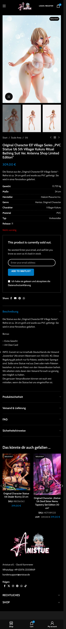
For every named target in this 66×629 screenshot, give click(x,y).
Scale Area (16, 137)
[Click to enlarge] (9, 96)
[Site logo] (25, 5)
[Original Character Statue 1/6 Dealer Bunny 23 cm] (16, 472)
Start (5, 137)
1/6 (26, 137)
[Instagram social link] (13, 586)
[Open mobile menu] (4, 6)
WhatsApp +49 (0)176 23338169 (19, 569)
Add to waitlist (21, 271)
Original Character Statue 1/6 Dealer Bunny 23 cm (16, 495)
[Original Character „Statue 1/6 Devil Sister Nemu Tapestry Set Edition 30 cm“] (47, 474)
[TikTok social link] (26, 586)
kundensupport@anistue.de (16, 574)
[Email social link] (15, 298)
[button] (6, 59)
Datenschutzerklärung (19, 285)
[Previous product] (51, 138)
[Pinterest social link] (19, 298)
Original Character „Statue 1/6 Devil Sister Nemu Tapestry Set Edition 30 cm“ (47, 503)
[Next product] (59, 138)
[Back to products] (55, 138)
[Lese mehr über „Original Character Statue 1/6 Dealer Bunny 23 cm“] (16, 486)
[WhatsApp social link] (24, 298)
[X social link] (9, 586)
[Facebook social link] (11, 298)
